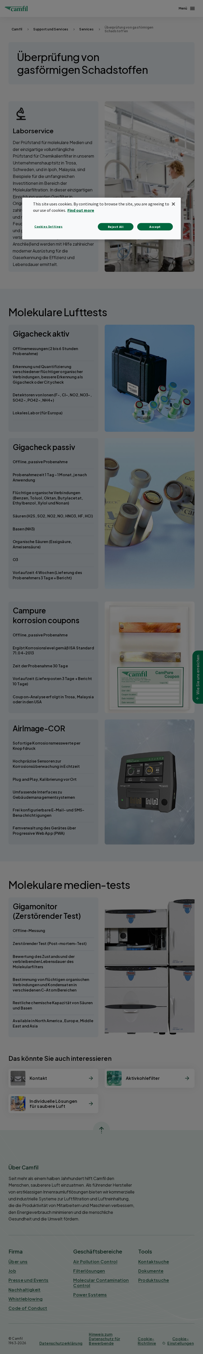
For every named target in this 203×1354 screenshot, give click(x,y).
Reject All (116, 226)
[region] (101, 218)
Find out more (80, 210)
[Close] (173, 204)
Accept (155, 226)
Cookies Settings (48, 226)
